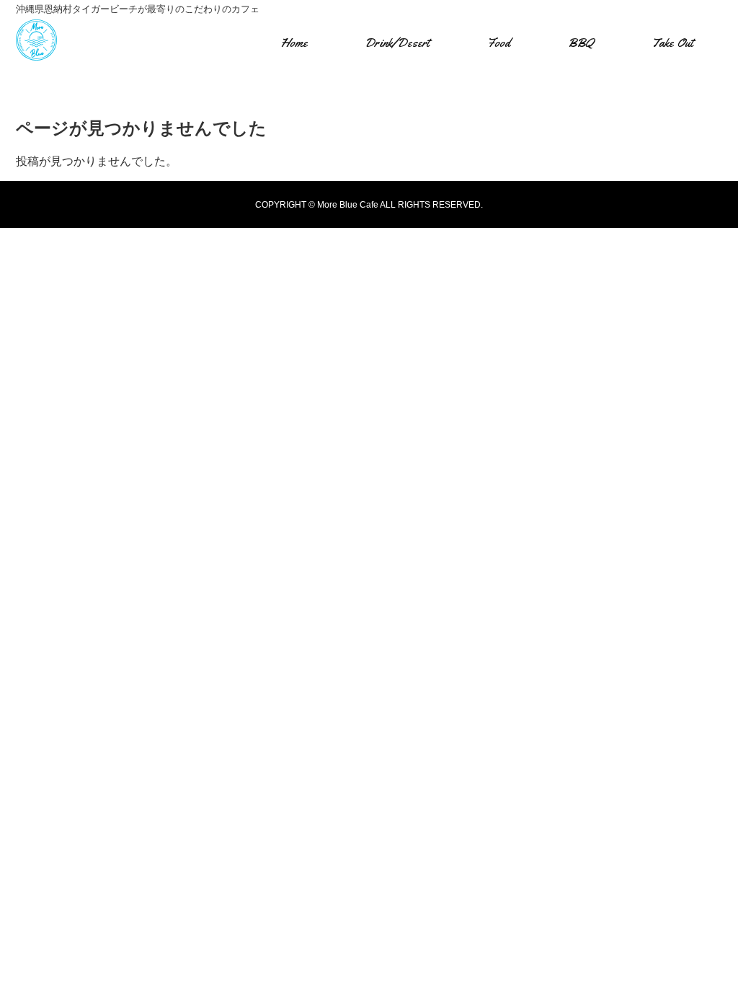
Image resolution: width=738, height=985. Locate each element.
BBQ (581, 42)
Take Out (672, 42)
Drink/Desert (397, 42)
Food (498, 42)
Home (294, 42)
